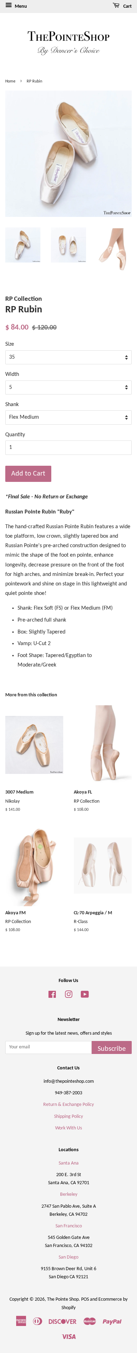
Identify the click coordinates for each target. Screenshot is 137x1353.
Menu (20, 6)
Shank (12, 404)
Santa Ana (69, 1163)
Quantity (15, 435)
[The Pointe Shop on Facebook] (52, 996)
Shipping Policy (68, 1116)
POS (85, 1299)
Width (12, 374)
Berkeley (68, 1194)
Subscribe (112, 1049)
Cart (127, 6)
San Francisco (69, 1226)
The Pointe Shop (63, 1299)
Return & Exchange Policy (68, 1104)
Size (9, 344)
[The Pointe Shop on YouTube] (85, 996)
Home (10, 81)
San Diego (68, 1257)
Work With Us (68, 1128)
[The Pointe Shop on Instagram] (68, 996)
